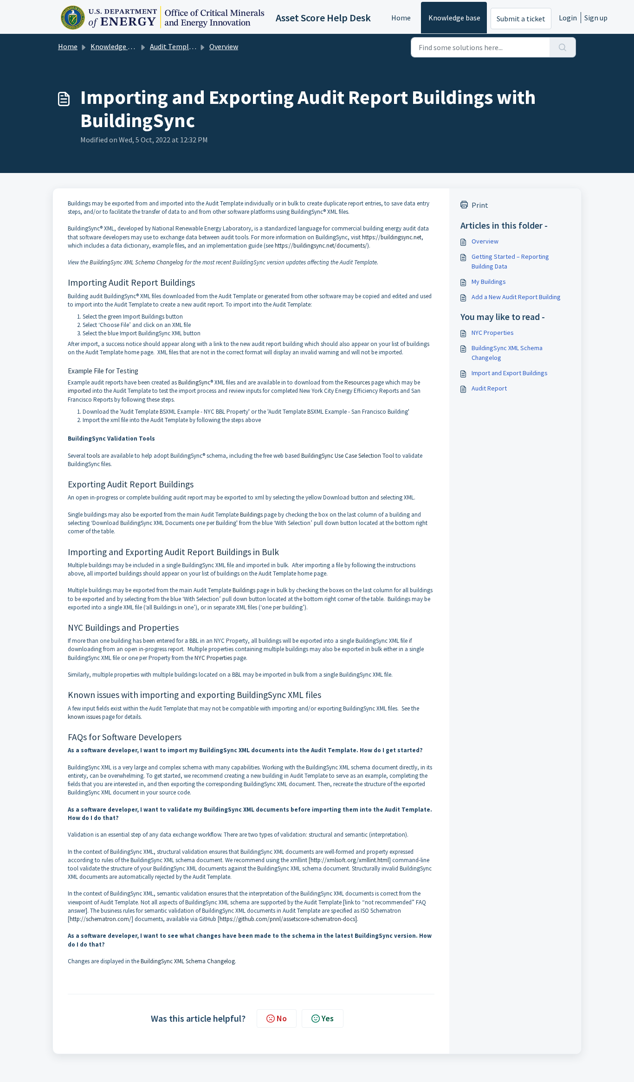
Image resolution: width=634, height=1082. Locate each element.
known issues (84, 717)
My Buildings (489, 281)
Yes (328, 1018)
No (282, 1018)
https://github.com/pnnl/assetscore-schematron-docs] (288, 919)
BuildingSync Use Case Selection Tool (347, 456)
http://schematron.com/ (100, 919)
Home (401, 17)
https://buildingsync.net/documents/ (321, 246)
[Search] (563, 47)
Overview (223, 46)
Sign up (596, 17)
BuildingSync (194, 382)
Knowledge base (454, 17)
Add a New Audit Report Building (516, 297)
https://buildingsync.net (391, 237)
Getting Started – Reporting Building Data (510, 261)
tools (93, 456)
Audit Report (489, 388)
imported (79, 391)
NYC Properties (213, 658)
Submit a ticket (521, 18)
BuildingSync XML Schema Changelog (136, 262)
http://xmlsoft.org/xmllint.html (350, 860)
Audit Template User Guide (192, 46)
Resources (357, 382)
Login (568, 17)
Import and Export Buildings (510, 373)
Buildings (251, 515)
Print (480, 205)
